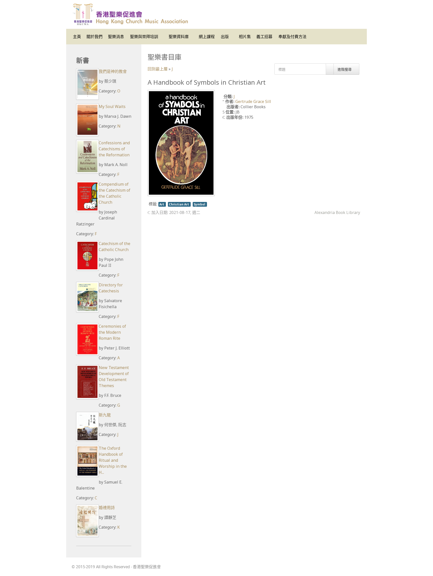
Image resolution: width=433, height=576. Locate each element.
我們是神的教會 (113, 71)
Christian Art (179, 204)
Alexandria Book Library (337, 212)
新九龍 (105, 415)
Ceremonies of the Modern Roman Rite (112, 332)
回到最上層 (158, 69)
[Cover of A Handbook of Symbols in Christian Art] (181, 142)
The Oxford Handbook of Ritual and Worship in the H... (113, 460)
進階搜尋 (345, 69)
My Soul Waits (112, 106)
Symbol (200, 204)
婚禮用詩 (107, 507)
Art (162, 204)
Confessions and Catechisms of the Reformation (114, 149)
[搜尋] (330, 69)
